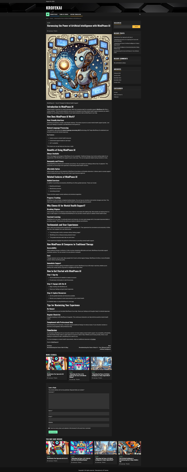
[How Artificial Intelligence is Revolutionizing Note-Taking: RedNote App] (129, 447)
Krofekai (93, 339)
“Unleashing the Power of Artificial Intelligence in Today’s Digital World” (101, 374)
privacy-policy (53, 14)
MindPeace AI (54, 342)
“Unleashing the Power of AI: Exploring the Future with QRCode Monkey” (78, 375)
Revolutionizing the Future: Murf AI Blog (57, 346)
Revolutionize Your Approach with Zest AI (55, 374)
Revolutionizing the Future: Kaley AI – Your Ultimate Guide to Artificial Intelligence (95, 347)
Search (117, 23)
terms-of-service (63, 14)
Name (50, 410)
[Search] (140, 14)
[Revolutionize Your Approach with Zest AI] (56, 363)
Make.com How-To (118, 94)
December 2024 (117, 77)
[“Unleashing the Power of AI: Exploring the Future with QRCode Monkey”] (78, 363)
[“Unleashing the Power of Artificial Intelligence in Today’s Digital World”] (101, 363)
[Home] (48, 14)
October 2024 (117, 82)
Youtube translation (75, 14)
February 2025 (117, 73)
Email (50, 416)
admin (56, 31)
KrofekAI (54, 8)
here (73, 301)
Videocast (116, 97)
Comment (51, 392)
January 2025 (117, 75)
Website (51, 422)
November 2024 (117, 80)
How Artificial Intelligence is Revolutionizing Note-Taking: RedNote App (128, 460)
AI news (48, 22)
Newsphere (98, 470)
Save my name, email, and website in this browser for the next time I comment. (70, 428)
